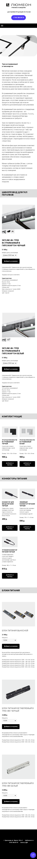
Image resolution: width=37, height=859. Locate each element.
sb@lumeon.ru (29, 840)
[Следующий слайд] (32, 217)
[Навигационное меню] (2, 25)
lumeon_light (24, 842)
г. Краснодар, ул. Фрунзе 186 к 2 (13, 840)
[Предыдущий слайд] (5, 217)
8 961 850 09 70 (13, 842)
